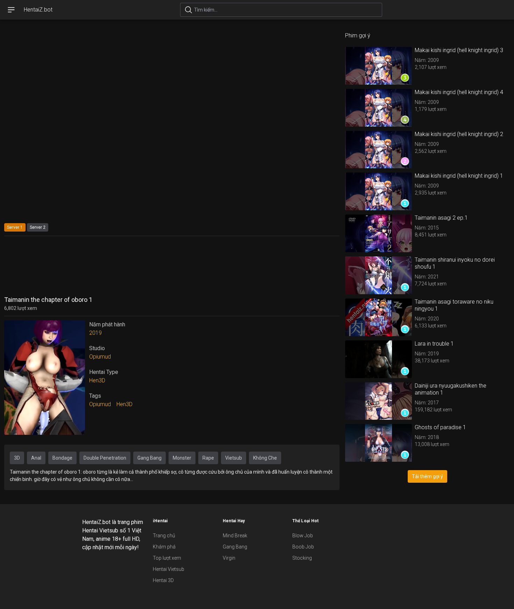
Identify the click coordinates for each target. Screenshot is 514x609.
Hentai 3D (163, 580)
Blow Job (302, 535)
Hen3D (97, 380)
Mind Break (235, 535)
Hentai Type (103, 372)
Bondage (62, 458)
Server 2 (37, 227)
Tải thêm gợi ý (427, 476)
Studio (97, 348)
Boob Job (303, 547)
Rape (208, 458)
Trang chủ (164, 535)
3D (17, 458)
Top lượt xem (167, 558)
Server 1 (15, 227)
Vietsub (233, 458)
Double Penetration (105, 458)
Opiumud (100, 356)
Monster (182, 458)
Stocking (302, 558)
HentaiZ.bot (38, 9)
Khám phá (164, 547)
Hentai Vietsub (168, 569)
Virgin (229, 558)
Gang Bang (149, 458)
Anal (36, 458)
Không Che (265, 458)
